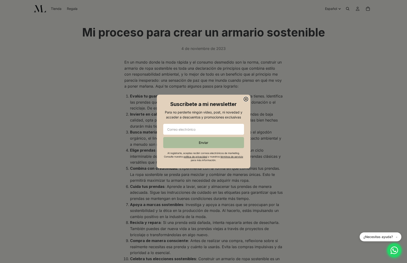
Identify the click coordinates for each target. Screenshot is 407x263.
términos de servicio (231, 156)
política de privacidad (195, 156)
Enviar (203, 143)
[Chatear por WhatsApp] (394, 250)
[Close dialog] (246, 99)
